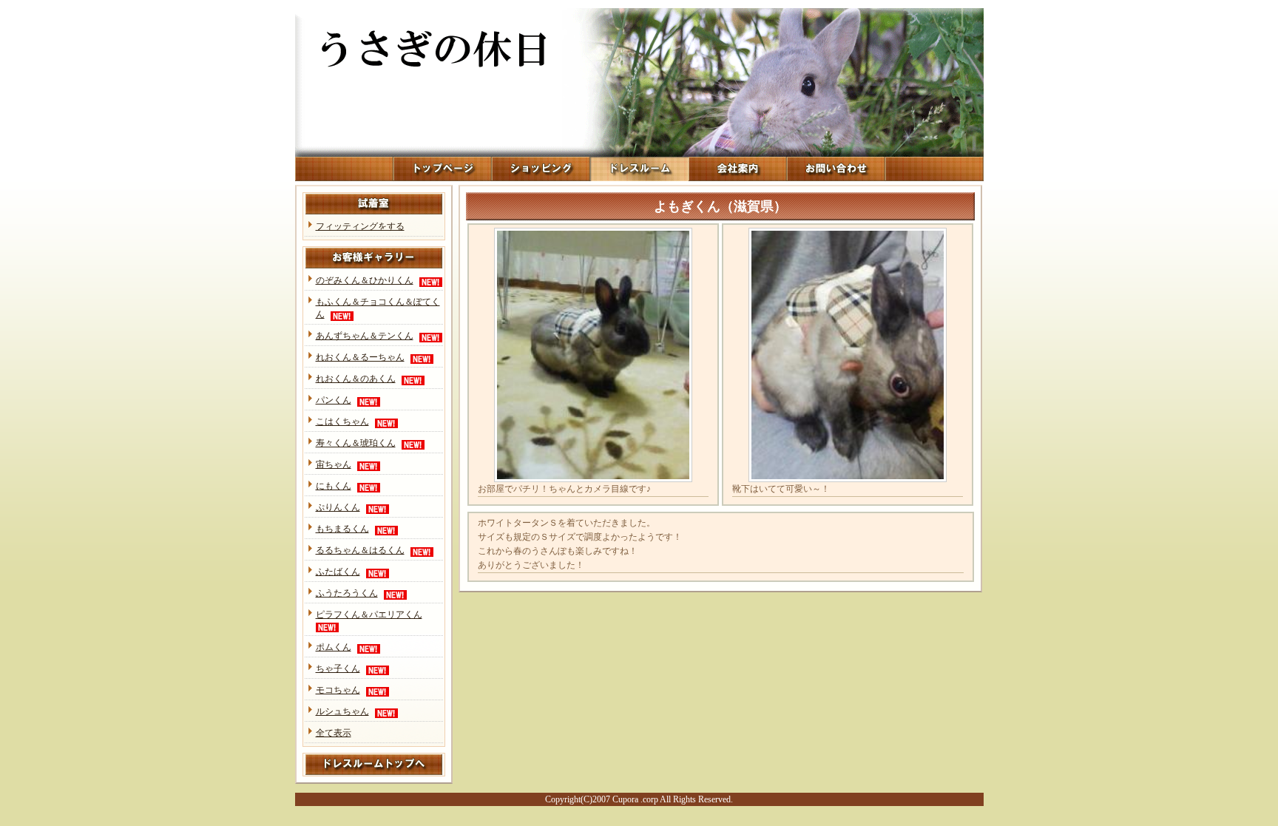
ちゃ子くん (338, 668)
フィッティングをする (360, 226)
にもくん (333, 486)
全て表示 (333, 733)
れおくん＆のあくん (356, 378)
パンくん (333, 400)
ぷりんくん (338, 507)
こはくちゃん (342, 421)
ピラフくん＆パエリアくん (369, 614)
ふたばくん (338, 571)
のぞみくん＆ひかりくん (364, 280)
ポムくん (333, 647)
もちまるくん (342, 529)
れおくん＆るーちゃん (360, 357)
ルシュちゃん (342, 711)
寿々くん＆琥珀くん (356, 443)
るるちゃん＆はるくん (360, 550)
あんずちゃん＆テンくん (364, 336)
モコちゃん (338, 690)
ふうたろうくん (347, 593)
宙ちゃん (333, 464)
